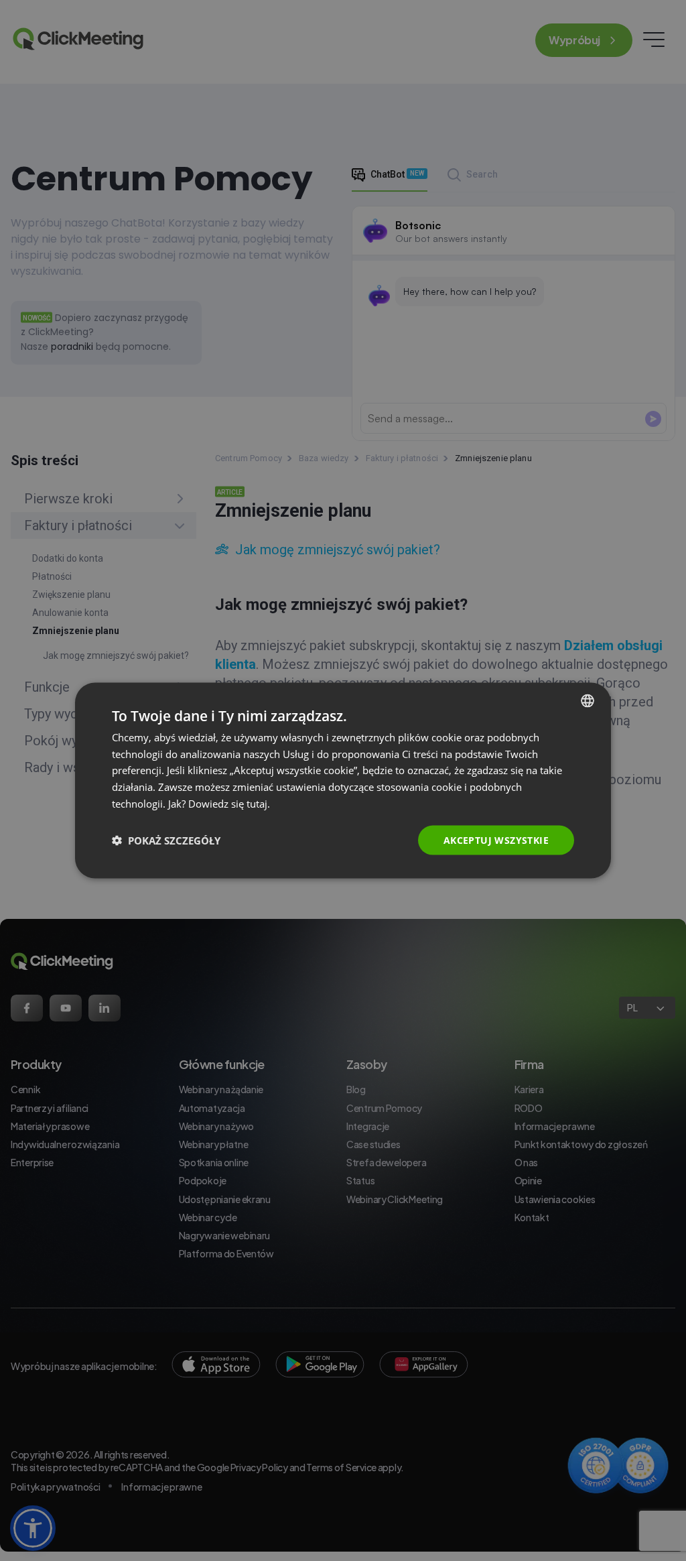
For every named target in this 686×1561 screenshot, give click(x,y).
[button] (166, 840)
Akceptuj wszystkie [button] (496, 839)
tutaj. (258, 803)
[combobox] (587, 700)
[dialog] (343, 780)
